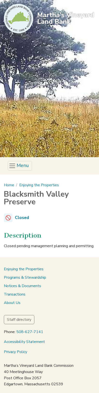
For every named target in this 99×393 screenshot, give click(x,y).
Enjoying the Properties (39, 185)
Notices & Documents (22, 286)
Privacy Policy (15, 351)
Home (9, 185)
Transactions (14, 294)
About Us (12, 302)
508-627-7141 (29, 332)
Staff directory (19, 319)
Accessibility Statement (24, 341)
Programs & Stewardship (25, 277)
